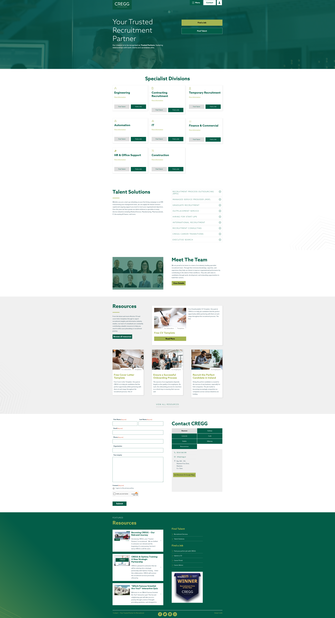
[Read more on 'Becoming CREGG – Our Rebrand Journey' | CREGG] (161, 540)
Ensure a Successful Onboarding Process (165, 376)
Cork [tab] (209, 436)
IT (153, 125)
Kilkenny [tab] (210, 441)
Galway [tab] (209, 431)
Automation (122, 125)
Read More (170, 338)
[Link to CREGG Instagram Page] (174, 614)
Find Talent (202, 31)
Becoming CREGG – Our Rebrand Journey (143, 534)
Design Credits (218, 613)
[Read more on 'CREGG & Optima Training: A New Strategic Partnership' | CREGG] (161, 567)
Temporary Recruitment (205, 93)
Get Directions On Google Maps (184, 475)
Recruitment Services (181, 534)
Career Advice (178, 565)
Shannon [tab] (184, 431)
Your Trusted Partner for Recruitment (132, 613)
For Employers (176, 370)
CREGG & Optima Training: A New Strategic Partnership (144, 559)
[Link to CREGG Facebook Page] (160, 614)
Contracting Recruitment (160, 94)
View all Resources (167, 404)
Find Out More (127, 96)
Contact (209, 2)
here (169, 158)
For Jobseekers (169, 328)
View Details (178, 283)
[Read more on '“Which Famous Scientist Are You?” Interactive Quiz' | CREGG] (161, 594)
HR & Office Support (127, 155)
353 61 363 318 (181, 453)
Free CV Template (164, 333)
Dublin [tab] (184, 441)
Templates (180, 328)
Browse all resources (122, 336)
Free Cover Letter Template (124, 376)
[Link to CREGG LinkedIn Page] (170, 614)
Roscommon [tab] (184, 446)
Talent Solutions (179, 539)
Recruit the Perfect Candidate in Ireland (204, 376)
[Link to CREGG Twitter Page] (165, 614)
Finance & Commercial (203, 126)
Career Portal (219, 2)
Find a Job (202, 22)
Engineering (122, 93)
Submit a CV (178, 556)
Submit (119, 503)
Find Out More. (206, 96)
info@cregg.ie (181, 457)
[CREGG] (122, 4)
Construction (160, 155)
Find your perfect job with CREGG (185, 551)
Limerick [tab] (184, 436)
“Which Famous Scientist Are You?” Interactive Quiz (144, 587)
